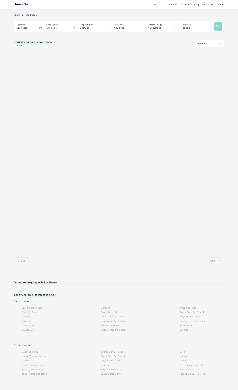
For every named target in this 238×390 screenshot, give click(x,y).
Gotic (182, 351)
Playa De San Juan (189, 316)
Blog (196, 4)
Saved (220, 4)
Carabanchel (29, 325)
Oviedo (183, 360)
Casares (183, 329)
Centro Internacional (33, 365)
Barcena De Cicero (32, 307)
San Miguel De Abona (112, 316)
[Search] (218, 26)
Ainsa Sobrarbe (188, 307)
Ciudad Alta (28, 329)
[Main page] (26, 4)
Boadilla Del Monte (111, 373)
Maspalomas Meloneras (114, 329)
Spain (17, 14)
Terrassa (26, 321)
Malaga (183, 356)
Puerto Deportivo (189, 369)
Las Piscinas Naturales (191, 365)
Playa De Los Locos (112, 369)
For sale (173, 4)
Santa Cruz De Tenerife (192, 312)
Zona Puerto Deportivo (34, 373)
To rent (186, 4)
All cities (208, 4)
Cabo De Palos (30, 312)
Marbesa (105, 307)
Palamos (26, 316)
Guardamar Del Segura (113, 321)
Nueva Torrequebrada (34, 356)
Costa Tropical (109, 312)
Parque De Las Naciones (193, 373)
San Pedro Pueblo (110, 325)
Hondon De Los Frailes (192, 321)
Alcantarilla (185, 325)
